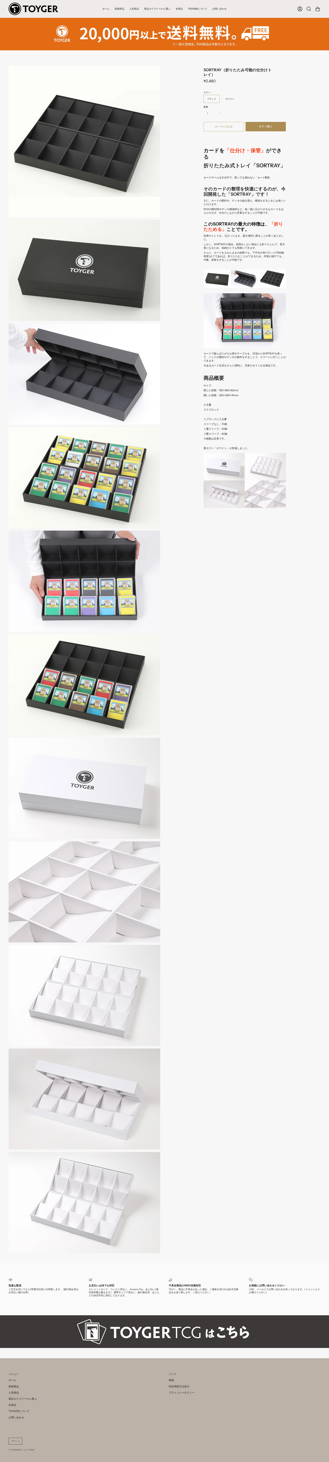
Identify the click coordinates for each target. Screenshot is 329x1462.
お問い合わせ (16, 1417)
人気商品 (14, 1392)
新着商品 (14, 1386)
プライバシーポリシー (181, 1392)
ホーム (12, 1380)
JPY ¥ (14, 1441)
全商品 (12, 1405)
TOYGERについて (19, 1411)
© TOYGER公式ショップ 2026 (21, 1450)
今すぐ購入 (265, 126)
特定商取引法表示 (179, 1386)
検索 (171, 1380)
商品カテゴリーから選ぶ (23, 1398)
